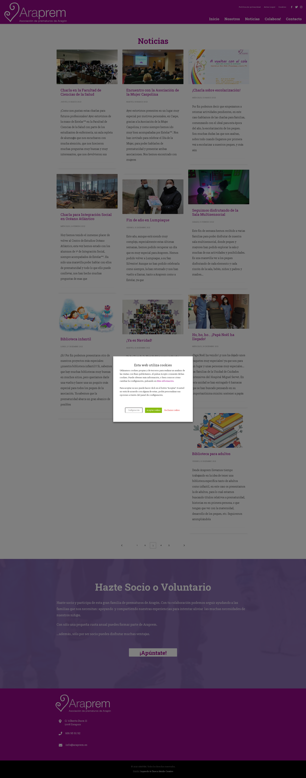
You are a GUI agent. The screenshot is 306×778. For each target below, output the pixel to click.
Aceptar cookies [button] (153, 410)
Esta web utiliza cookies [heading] (153, 365)
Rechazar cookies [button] (172, 410)
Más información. (165, 380)
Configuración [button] (134, 410)
